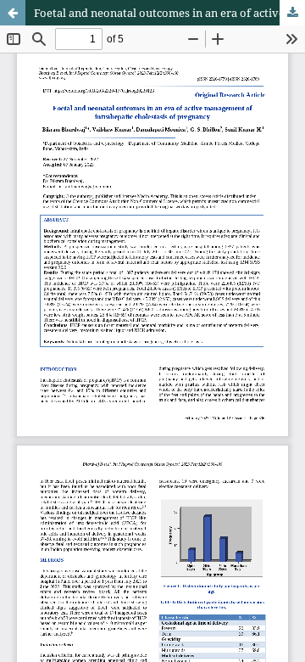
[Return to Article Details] (12, 12)
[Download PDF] (292, 12)
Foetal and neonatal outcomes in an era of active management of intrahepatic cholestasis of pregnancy (169, 12)
